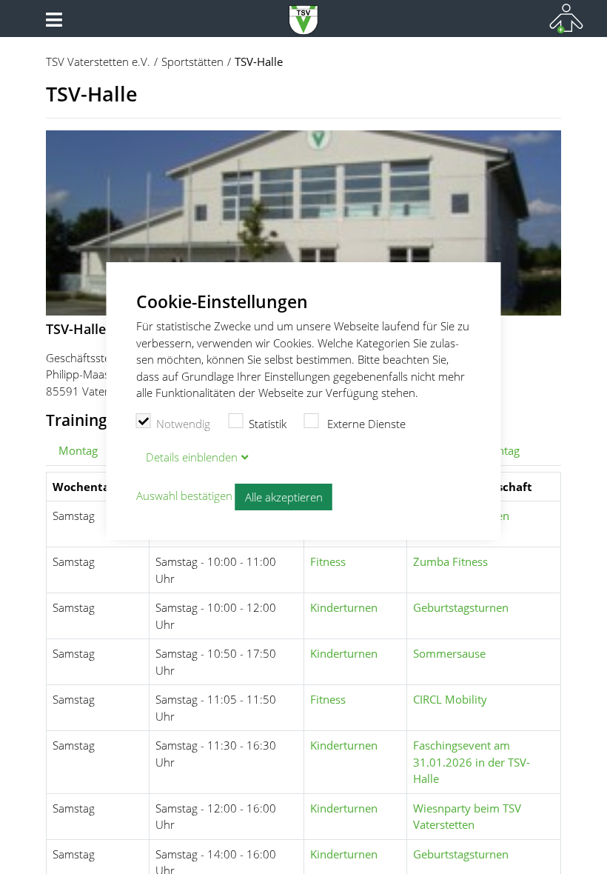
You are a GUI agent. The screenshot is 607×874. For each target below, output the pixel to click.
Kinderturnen (344, 607)
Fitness (328, 561)
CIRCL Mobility (450, 699)
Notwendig (183, 423)
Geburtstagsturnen (461, 607)
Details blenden (192, 457)
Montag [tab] (78, 450)
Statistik (267, 423)
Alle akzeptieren (284, 497)
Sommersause (449, 653)
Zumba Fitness (450, 561)
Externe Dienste (365, 423)
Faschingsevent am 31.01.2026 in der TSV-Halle (471, 762)
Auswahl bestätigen (184, 495)
